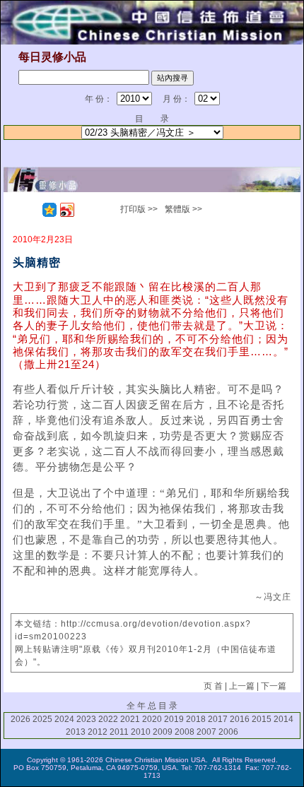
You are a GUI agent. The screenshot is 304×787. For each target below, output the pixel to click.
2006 (228, 732)
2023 (86, 719)
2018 (196, 719)
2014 (283, 719)
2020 (152, 719)
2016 (240, 719)
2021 (130, 719)
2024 (64, 719)
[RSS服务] (32, 210)
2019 (174, 719)
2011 (119, 732)
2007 (206, 732)
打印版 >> (139, 209)
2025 (42, 719)
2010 (141, 732)
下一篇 (273, 686)
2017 (218, 719)
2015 (261, 719)
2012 (97, 732)
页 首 (213, 686)
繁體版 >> (183, 209)
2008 (184, 732)
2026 (20, 719)
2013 (76, 732)
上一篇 (242, 686)
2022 (108, 719)
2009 (163, 732)
